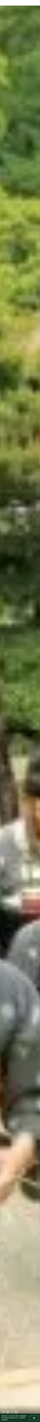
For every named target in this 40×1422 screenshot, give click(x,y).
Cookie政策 (4, 1419)
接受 (34, 1418)
